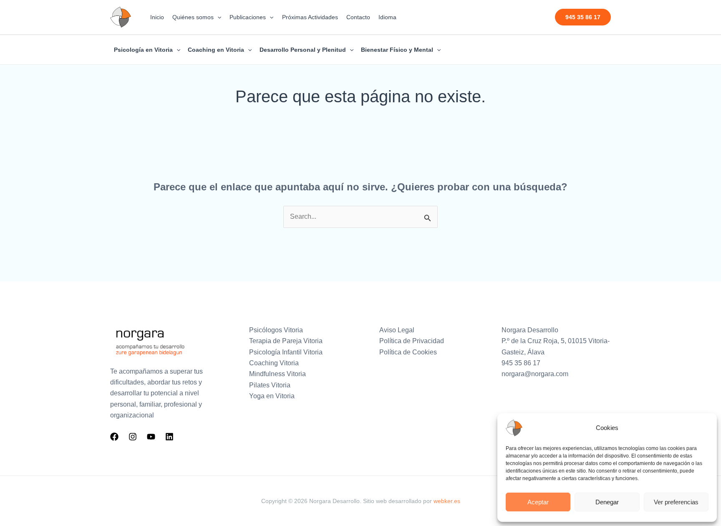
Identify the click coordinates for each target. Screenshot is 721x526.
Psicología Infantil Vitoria (286, 352)
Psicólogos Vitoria (276, 330)
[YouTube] (151, 436)
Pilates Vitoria (269, 385)
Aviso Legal (396, 330)
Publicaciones (247, 17)
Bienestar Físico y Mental (397, 49)
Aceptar (538, 502)
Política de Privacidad (411, 340)
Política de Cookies (408, 352)
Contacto (358, 17)
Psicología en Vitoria (143, 49)
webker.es (447, 501)
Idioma (387, 17)
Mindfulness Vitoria (277, 373)
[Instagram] (133, 436)
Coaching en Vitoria (216, 49)
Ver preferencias (676, 502)
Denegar (607, 502)
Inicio (157, 17)
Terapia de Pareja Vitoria (286, 340)
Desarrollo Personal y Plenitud (303, 49)
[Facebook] (114, 436)
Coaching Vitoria (274, 363)
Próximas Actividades (310, 17)
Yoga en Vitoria (272, 396)
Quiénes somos (193, 17)
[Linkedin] (169, 436)
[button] (217, 17)
